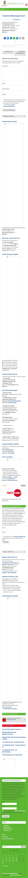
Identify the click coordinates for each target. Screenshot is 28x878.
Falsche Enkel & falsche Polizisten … (13, 729)
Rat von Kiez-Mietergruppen (10, 390)
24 (6, 861)
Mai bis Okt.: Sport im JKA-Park (11, 238)
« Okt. (3, 866)
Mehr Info (4, 32)
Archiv (3, 834)
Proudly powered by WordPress (9, 873)
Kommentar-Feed (7, 828)
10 (6, 857)
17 (6, 859)
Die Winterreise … (7, 52)
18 (9, 859)
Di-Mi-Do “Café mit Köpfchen (9, 572)
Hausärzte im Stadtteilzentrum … (20, 52)
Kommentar (5, 66)
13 (16, 857)
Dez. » (7, 866)
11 (9, 857)
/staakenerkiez (13, 402)
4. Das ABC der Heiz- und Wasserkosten (13, 742)
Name (4, 83)
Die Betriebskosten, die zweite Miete (13, 755)
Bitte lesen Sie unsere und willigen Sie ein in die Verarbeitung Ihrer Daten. (13, 538)
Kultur (14, 44)
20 (16, 859)
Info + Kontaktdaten (10, 453)
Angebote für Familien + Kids (10, 576)
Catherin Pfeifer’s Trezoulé (9, 121)
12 (13, 857)
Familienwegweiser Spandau (10, 596)
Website (4, 94)
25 (9, 861)
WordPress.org (7, 830)
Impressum (5, 836)
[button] (5, 38)
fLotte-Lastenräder (7, 457)
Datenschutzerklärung (19, 536)
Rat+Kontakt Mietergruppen (14, 401)
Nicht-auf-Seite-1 (12, 46)
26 (13, 861)
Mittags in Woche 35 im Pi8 (9, 557)
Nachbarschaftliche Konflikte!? (10, 444)
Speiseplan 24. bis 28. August (10, 563)
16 (2, 859)
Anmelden (5, 825)
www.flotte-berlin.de (13, 480)
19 (13, 859)
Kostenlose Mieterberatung (9, 374)
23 (2, 861)
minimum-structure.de (15, 875)
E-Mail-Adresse (6, 89)
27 (16, 861)
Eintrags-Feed (6, 827)
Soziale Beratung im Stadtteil (10, 254)
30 (2, 862)
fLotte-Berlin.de (11, 478)
